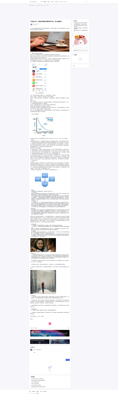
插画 (41, 391)
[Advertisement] (59, 12)
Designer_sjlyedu (38, 331)
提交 (67, 359)
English (65, 1)
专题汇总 (52, 1)
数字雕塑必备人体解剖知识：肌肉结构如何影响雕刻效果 (81, 28)
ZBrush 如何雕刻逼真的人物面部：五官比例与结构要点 (80, 26)
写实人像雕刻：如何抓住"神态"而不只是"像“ (80, 22)
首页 (41, 1)
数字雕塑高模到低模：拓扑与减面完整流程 (80, 24)
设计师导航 (56, 1)
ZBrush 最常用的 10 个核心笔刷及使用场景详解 (81, 31)
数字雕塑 (33, 391)
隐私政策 (44, 391)
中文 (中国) (61, 1)
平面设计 (37, 391)
